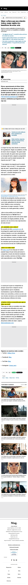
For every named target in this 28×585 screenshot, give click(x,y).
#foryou (2, 195)
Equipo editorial (14, 526)
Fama (9, 574)
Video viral (12, 377)
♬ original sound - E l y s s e (12, 196)
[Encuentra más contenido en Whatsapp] (8, 48)
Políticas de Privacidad (14, 547)
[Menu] (2, 8)
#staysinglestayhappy (14, 195)
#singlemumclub (4, 196)
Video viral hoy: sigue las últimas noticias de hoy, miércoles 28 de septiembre (18, 141)
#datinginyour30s (21, 195)
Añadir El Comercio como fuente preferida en (14, 17)
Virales (8, 577)
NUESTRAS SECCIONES (14, 564)
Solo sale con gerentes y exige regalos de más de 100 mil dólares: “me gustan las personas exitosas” (14, 42)
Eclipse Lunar (23, 12)
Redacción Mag (6, 79)
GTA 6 (19, 12)
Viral (3, 377)
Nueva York (14, 12)
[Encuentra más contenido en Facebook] (2, 48)
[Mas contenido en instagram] (16, 560)
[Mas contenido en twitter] (14, 560)
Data (19, 570)
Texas (10, 12)
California (6, 12)
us (8, 570)
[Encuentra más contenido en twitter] (5, 48)
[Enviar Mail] (2, 79)
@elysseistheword (4, 194)
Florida (2, 12)
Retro (19, 574)
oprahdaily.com (16, 229)
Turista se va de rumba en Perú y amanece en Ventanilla (18, 133)
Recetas (19, 577)
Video (7, 377)
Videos (19, 567)
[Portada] (14, 525)
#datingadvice (7, 195)
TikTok (17, 377)
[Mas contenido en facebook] (11, 560)
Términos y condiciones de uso (14, 544)
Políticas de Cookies (14, 549)
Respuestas (8, 567)
